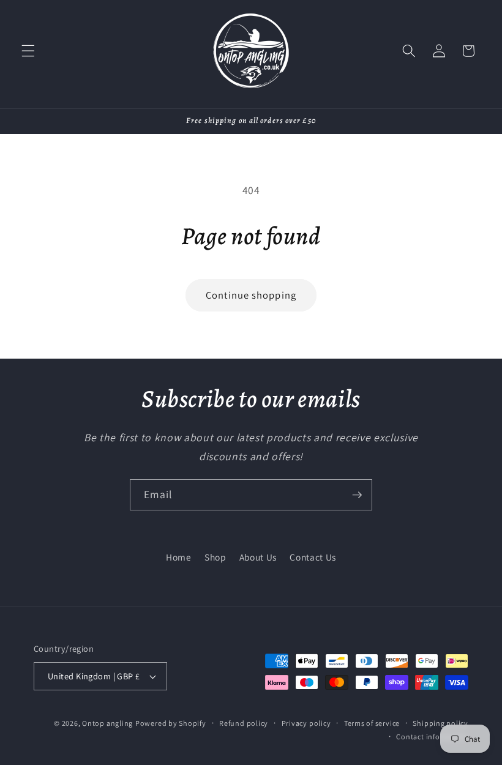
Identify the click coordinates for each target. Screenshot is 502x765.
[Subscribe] (357, 495)
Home (179, 557)
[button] (28, 50)
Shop (215, 557)
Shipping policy (440, 723)
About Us (258, 557)
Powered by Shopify (170, 723)
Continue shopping (251, 295)
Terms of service (372, 723)
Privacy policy (306, 723)
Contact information (432, 736)
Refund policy (243, 723)
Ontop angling (107, 723)
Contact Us (313, 557)
